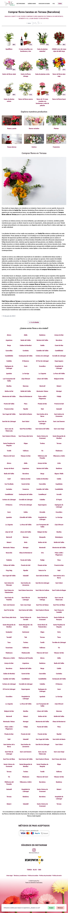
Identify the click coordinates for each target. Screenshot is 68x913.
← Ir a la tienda (34, 322)
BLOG (35, 870)
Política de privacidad (45, 875)
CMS (39, 870)
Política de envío (57, 875)
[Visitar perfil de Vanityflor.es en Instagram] (34, 850)
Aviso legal (9, 875)
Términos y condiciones (20, 875)
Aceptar (51, 908)
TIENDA (29, 870)
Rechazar (60, 908)
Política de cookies (33, 875)
